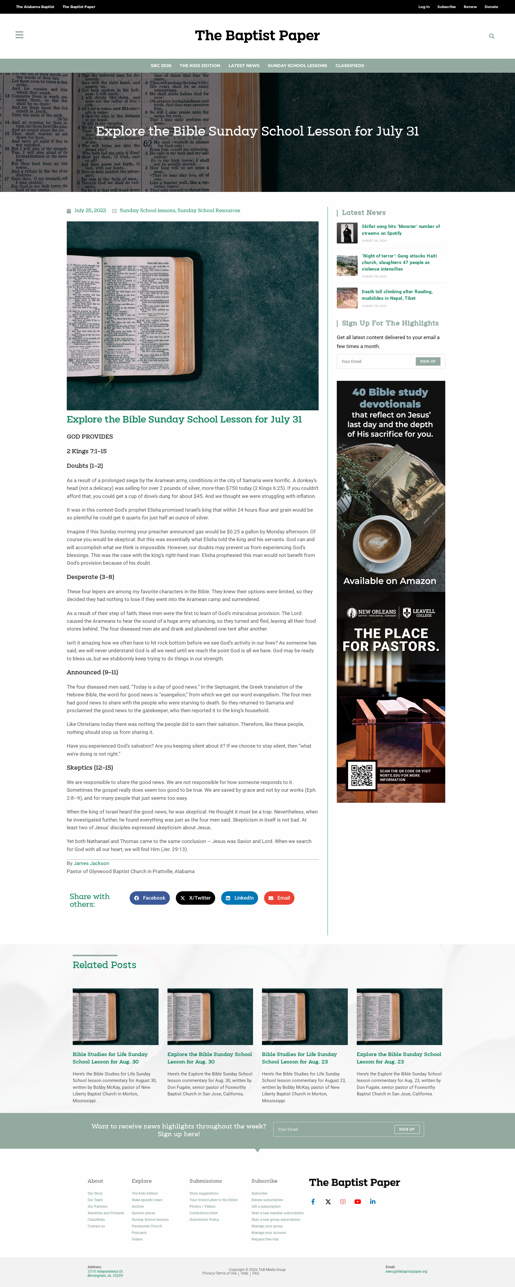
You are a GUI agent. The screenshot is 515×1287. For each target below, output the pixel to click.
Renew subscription (267, 1200)
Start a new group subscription (276, 1220)
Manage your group (267, 1226)
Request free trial (265, 1239)
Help (244, 1273)
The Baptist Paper (79, 6)
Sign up (428, 361)
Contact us (96, 1226)
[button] (492, 36)
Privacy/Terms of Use (219, 1273)
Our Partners (98, 1206)
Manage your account (269, 1233)
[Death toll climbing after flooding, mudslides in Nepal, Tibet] (347, 298)
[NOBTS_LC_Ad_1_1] (391, 697)
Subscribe (259, 1193)
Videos (137, 1239)
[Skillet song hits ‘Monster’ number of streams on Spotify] (347, 233)
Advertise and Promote (106, 1213)
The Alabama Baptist (35, 6)
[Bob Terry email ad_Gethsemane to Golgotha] (391, 486)
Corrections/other (204, 1213)
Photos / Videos (202, 1206)
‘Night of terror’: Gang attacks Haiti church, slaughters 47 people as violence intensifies (399, 262)
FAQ (255, 1273)
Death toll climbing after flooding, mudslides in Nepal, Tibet (397, 295)
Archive (138, 1206)
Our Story (95, 1193)
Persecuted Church (147, 1226)
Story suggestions (204, 1193)
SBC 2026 (161, 65)
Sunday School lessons (147, 211)
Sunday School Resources (209, 211)
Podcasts (139, 1233)
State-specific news (147, 1200)
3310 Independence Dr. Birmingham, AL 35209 (105, 1273)
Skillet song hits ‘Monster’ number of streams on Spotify (401, 230)
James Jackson (91, 863)
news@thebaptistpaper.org (406, 1271)
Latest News (244, 65)
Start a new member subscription (278, 1213)
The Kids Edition (200, 65)
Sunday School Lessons (297, 65)
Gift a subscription (266, 1206)
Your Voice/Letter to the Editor (214, 1200)
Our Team (95, 1200)
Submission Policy (204, 1220)
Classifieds (350, 65)
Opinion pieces (143, 1213)
